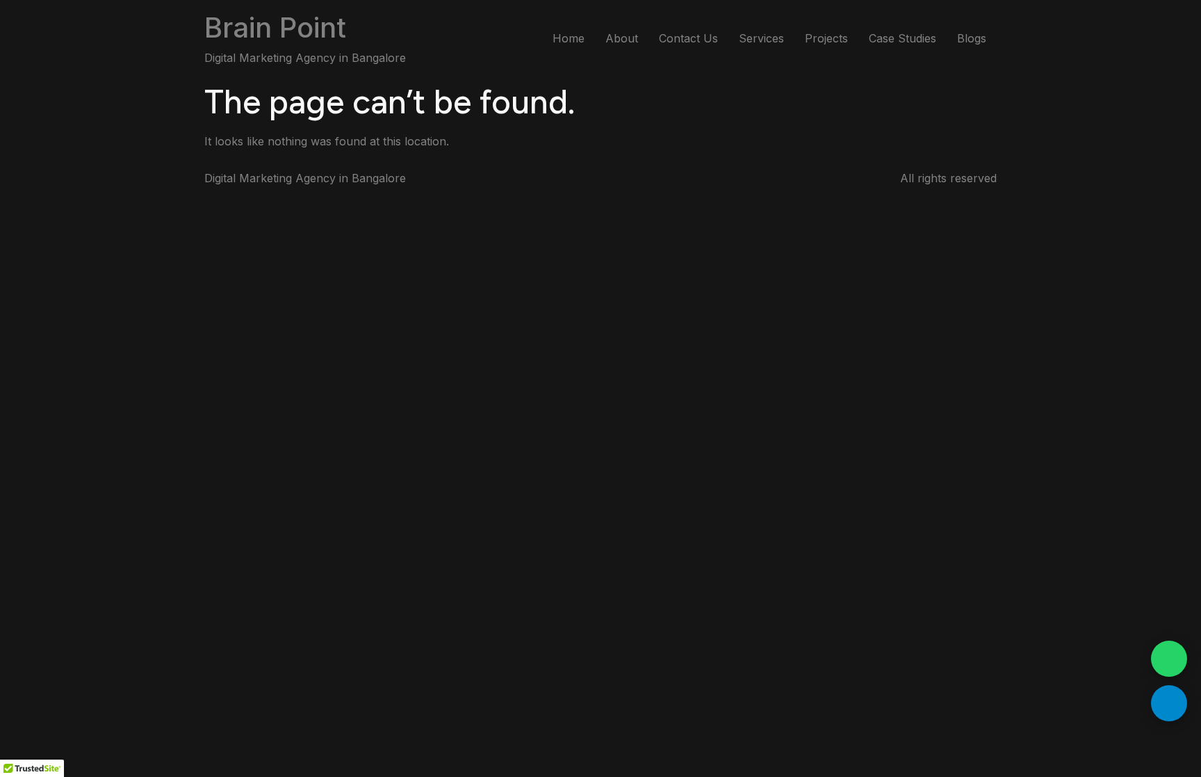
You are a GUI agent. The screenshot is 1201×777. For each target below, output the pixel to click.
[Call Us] (1169, 703)
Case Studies (902, 38)
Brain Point (275, 27)
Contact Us (688, 38)
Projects (826, 38)
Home (569, 38)
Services (761, 38)
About (621, 38)
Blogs (971, 38)
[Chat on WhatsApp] (1169, 659)
